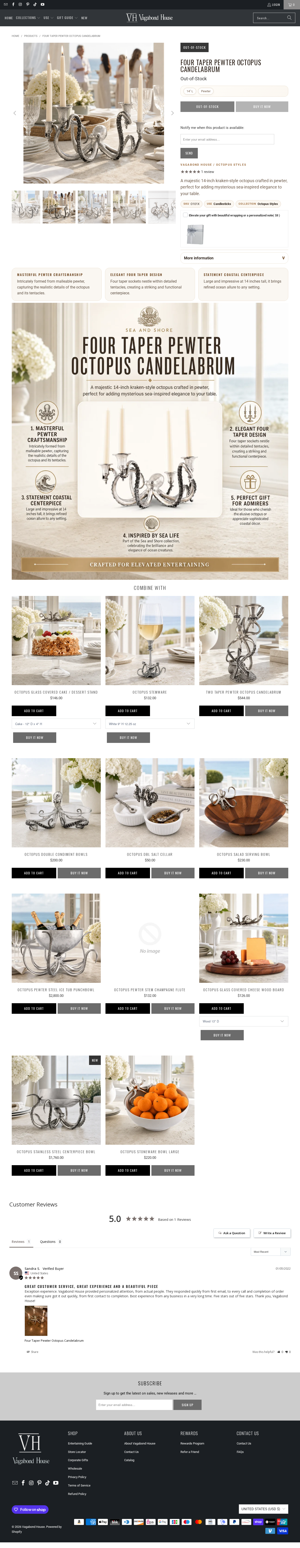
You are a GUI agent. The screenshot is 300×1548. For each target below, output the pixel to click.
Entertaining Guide (80, 1443)
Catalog (129, 1460)
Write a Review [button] (274, 1233)
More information (199, 258)
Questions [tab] (48, 1241)
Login (276, 5)
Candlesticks (222, 204)
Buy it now (34, 737)
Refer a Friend (189, 1452)
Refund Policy (77, 1494)
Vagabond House (33, 1527)
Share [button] (34, 1352)
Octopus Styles (268, 204)
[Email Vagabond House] (6, 5)
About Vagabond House (139, 1443)
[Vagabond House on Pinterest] (28, 5)
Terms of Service (79, 1485)
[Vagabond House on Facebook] (13, 5)
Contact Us (131, 1452)
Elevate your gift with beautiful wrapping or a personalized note (234, 215)
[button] (28, 18)
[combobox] (274, 18)
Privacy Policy (77, 1477)
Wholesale (75, 1468)
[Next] (172, 113)
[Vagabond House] (149, 18)
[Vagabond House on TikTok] (35, 5)
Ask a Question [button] (234, 1233)
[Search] (289, 18)
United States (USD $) (260, 1509)
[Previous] (15, 113)
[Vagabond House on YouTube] (42, 5)
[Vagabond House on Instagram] (20, 5)
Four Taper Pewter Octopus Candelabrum (54, 1340)
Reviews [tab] (18, 1241)
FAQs (240, 1452)
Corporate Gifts (78, 1460)
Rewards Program (192, 1443)
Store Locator (77, 1452)
